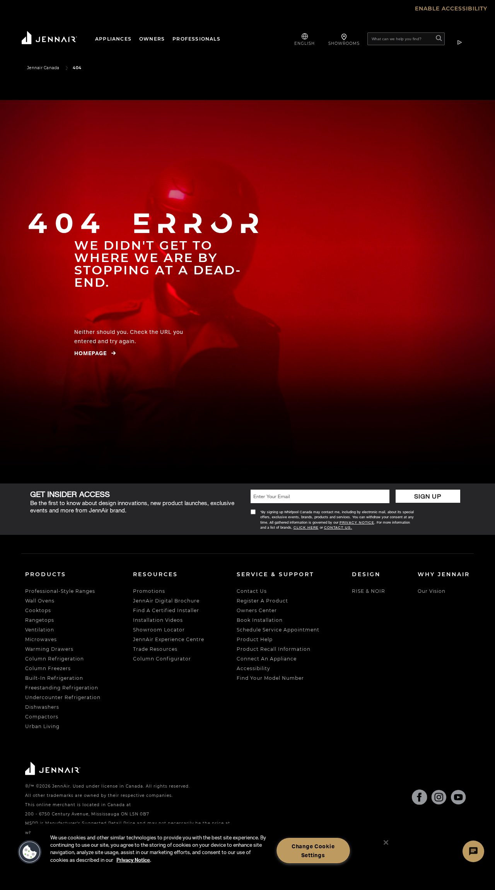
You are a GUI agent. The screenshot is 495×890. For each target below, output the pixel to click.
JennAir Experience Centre (168, 639)
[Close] (385, 842)
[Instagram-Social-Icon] (439, 799)
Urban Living (42, 726)
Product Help (255, 639)
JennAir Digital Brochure (166, 601)
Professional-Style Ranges (60, 591)
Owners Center (257, 610)
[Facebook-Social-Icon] (419, 799)
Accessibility (253, 668)
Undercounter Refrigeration (63, 697)
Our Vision (432, 591)
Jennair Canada (43, 67)
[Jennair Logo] (56, 39)
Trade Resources (155, 649)
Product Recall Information (274, 649)
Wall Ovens (40, 601)
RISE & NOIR (368, 591)
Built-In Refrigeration (54, 678)
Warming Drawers (49, 649)
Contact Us (252, 591)
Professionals (196, 39)
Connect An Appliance (267, 659)
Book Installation (260, 620)
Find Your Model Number (270, 678)
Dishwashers (42, 707)
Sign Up (427, 496)
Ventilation (39, 630)
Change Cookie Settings (313, 850)
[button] (29, 852)
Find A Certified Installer (166, 610)
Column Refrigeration (54, 659)
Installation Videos (158, 620)
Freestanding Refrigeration (61, 688)
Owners (152, 39)
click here (306, 527)
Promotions (149, 591)
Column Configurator (162, 659)
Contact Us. (338, 527)
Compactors (41, 717)
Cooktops (38, 610)
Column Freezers (48, 668)
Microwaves (41, 639)
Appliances (113, 39)
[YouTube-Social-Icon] (458, 799)
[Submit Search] (439, 39)
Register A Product (262, 601)
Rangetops (39, 620)
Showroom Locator (159, 630)
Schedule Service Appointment (278, 630)
